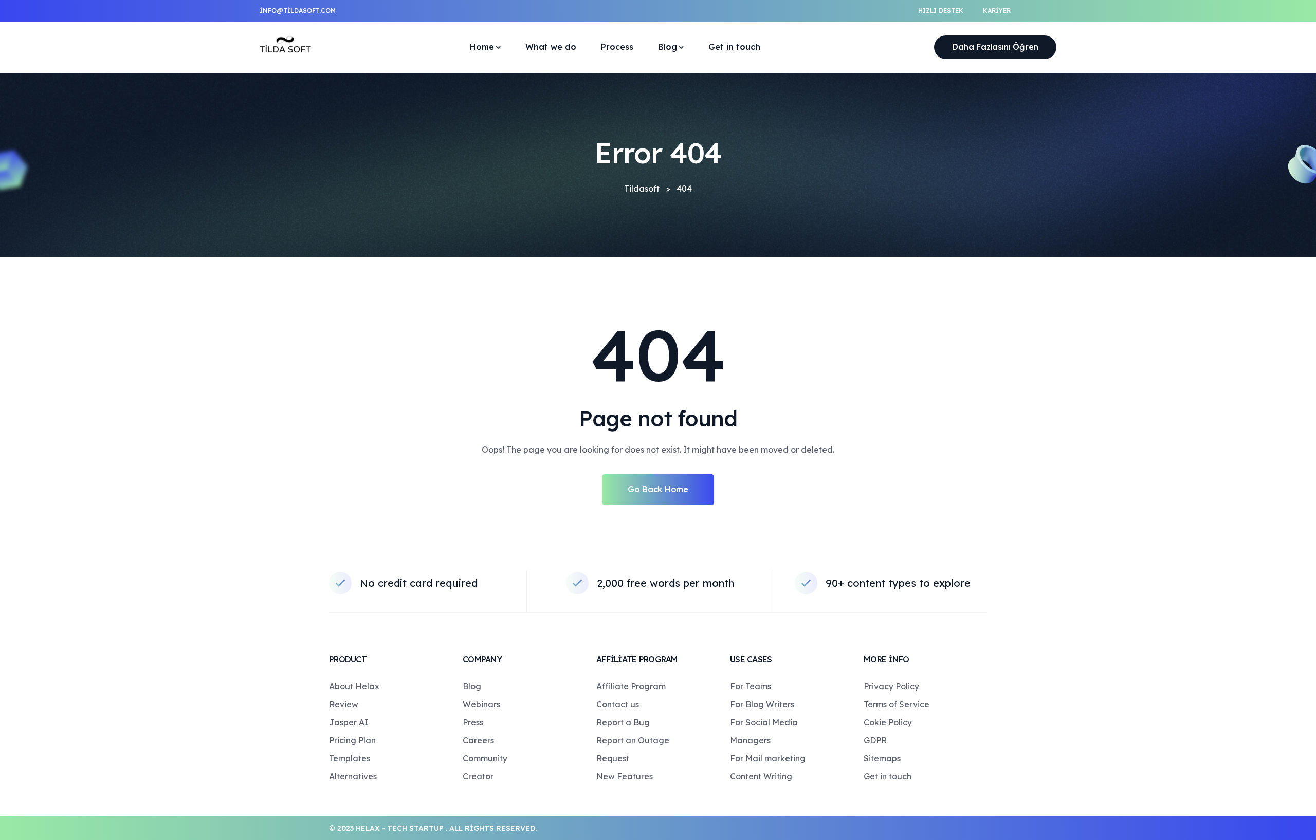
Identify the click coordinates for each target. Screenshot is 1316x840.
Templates (349, 758)
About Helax (354, 686)
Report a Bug (623, 722)
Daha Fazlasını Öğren (995, 47)
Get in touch (734, 47)
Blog (667, 47)
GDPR (875, 740)
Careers (478, 740)
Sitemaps (882, 758)
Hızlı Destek (940, 10)
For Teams (750, 686)
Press (473, 722)
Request (612, 758)
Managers (750, 740)
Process (617, 47)
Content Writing (761, 776)
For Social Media (764, 722)
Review (343, 704)
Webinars (481, 704)
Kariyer (997, 10)
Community (485, 758)
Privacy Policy (891, 686)
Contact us (617, 704)
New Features (624, 776)
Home (482, 47)
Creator (478, 776)
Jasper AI (348, 722)
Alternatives (353, 776)
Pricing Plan (352, 740)
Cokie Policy (888, 722)
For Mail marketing (768, 758)
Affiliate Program (631, 686)
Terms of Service (896, 704)
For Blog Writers (762, 704)
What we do (550, 47)
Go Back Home (658, 489)
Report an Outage (632, 740)
